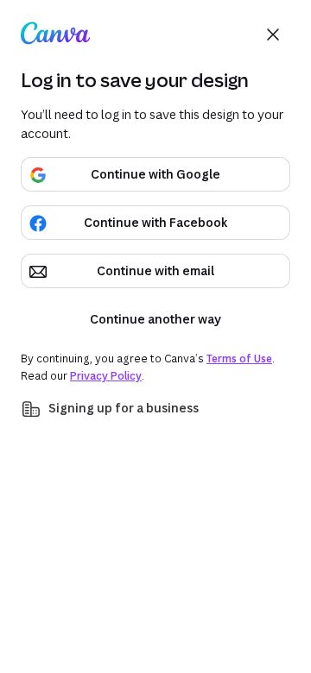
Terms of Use (239, 358)
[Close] (273, 34)
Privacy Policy (106, 375)
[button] (155, 409)
